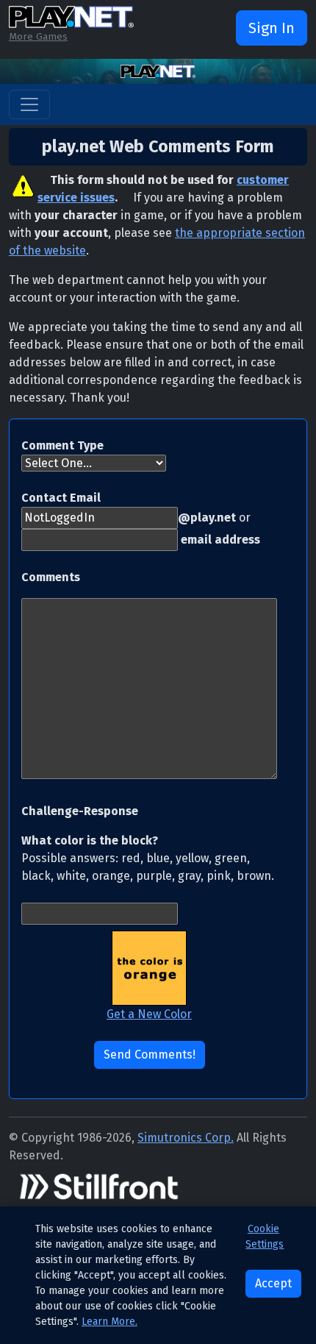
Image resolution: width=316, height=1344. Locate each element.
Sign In (271, 28)
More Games (38, 36)
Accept (273, 1283)
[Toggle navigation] (29, 104)
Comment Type (62, 445)
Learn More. (109, 1321)
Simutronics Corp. (185, 1138)
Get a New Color (149, 1014)
